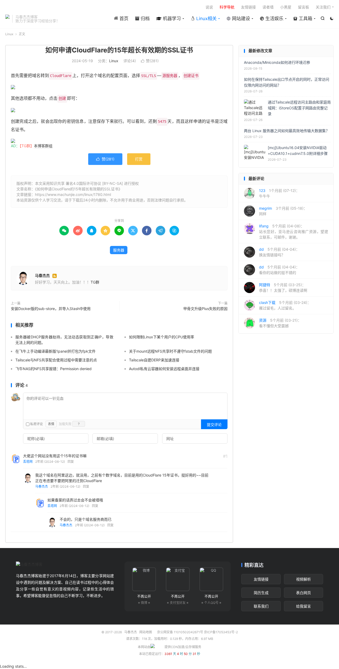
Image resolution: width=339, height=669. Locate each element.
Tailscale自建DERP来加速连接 (154, 360)
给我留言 (303, 606)
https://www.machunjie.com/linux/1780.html (73, 194)
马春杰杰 (7, 19)
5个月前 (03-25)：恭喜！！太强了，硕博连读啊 (283, 287)
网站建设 (240, 18)
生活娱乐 (273, 18)
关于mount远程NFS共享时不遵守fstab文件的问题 (170, 351)
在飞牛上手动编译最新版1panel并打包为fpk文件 (55, 351)
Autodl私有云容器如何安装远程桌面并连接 (164, 368)
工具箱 (304, 18)
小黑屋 (285, 7)
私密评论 (36, 424)
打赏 (138, 159)
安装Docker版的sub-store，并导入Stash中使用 (51, 308)
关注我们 (323, 7)
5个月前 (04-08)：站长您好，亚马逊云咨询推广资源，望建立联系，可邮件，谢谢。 (293, 231)
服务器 (118, 250)
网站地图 (145, 632)
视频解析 (303, 579)
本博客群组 (43, 145)
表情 (51, 424)
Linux (9, 34)
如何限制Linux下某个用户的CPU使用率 (161, 337)
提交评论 (214, 424)
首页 (123, 18)
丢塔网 (28, 462)
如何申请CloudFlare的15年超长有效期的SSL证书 (119, 50)
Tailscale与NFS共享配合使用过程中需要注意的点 (56, 360)
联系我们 (261, 606)
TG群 (95, 282)
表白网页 (303, 592)
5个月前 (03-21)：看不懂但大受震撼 (280, 323)
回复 (71, 462)
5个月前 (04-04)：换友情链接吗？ (279, 252)
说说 (209, 7)
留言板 (303, 7)
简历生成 (261, 592)
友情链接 (248, 7)
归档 (144, 18)
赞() (150, 61)
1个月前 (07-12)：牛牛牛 (279, 193)
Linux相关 (206, 18)
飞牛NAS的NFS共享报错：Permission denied (53, 368)
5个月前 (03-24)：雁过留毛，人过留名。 (285, 305)
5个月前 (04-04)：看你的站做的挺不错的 (279, 270)
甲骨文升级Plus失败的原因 (205, 308)
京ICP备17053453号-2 (221, 632)
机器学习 (171, 18)
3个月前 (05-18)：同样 (283, 211)
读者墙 (268, 7)
